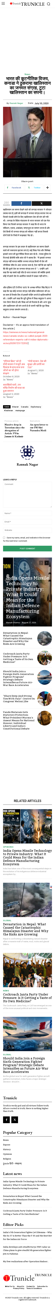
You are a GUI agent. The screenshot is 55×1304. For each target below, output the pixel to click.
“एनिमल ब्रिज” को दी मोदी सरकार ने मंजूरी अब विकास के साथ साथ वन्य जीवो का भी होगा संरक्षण (14, 367)
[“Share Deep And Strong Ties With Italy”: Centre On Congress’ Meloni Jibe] (44, 698)
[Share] (21, 203)
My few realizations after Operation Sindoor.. (25, 1262)
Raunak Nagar (16, 103)
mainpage (20, 410)
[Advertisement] (27, 37)
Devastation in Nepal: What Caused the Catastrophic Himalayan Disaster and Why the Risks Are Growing (17, 638)
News (27, 74)
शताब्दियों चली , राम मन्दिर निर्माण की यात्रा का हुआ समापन (14, 388)
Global (7, 920)
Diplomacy (36, 407)
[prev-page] (41, 563)
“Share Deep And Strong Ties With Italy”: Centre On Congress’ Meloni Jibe (19, 699)
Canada (24, 407)
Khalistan (8, 410)
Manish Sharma (13, 622)
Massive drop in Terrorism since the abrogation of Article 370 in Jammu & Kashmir (15, 430)
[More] (47, 188)
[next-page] (46, 563)
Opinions (8, 847)
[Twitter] (14, 1119)
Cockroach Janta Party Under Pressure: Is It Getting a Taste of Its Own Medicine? (18, 657)
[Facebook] (6, 1119)
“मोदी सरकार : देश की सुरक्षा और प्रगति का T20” (37, 364)
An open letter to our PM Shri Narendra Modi (39, 427)
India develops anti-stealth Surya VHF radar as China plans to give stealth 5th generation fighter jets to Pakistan (27, 1250)
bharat (15, 407)
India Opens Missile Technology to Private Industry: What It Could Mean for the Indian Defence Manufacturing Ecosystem (27, 597)
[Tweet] (42, 203)
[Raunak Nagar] (27, 452)
